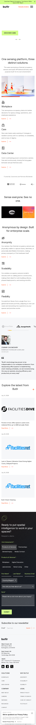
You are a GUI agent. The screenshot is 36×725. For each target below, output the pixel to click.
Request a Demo (18, 44)
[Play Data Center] (29, 96)
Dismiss (19, 721)
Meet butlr (4, 693)
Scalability (23, 681)
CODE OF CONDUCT (25, 701)
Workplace (5, 678)
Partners (4, 701)
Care (3, 681)
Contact (4, 708)
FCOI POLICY (23, 704)
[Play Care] (17, 96)
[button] (31, 7)
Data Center (5, 685)
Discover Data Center (18, 39)
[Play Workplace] (6, 96)
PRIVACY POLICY (24, 693)
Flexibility (23, 685)
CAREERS (4, 697)
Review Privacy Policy (8, 721)
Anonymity (23, 678)
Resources (4, 704)
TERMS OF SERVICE (25, 697)
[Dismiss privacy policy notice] (32, 713)
